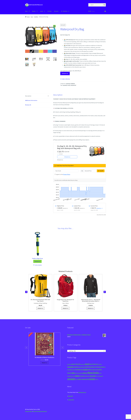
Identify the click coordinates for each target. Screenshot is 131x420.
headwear (93, 369)
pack (69, 85)
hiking (97, 369)
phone (100, 373)
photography (69, 376)
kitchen (69, 373)
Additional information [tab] (31, 100)
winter (92, 379)
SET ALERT (101, 171)
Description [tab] (28, 96)
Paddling (36, 16)
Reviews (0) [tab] (28, 105)
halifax (89, 369)
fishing (68, 369)
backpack (65, 85)
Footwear (78, 369)
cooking (76, 367)
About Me (70, 396)
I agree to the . (62, 174)
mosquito (80, 373)
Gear (26, 11)
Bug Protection (93, 364)
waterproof (73, 85)
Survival (92, 376)
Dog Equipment (81, 367)
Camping (68, 83)
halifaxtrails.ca (82, 392)
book (87, 364)
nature (84, 373)
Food (74, 369)
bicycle (78, 364)
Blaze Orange (82, 364)
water (80, 379)
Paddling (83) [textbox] (86, 351)
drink (86, 367)
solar (86, 376)
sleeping (82, 376)
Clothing (89, 303)
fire (104, 367)
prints (73, 376)
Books (33, 11)
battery (73, 364)
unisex (77, 379)
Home (28, 16)
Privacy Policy (66, 174)
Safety (77, 376)
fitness (71, 369)
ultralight (71, 379)
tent (96, 376)
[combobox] (86, 351)
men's (76, 373)
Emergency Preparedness (96, 367)
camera (100, 364)
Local (41, 11)
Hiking (40, 303)
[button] (54, 26)
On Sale (49, 11)
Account (56, 11)
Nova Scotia (93, 372)
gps (82, 369)
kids (100, 369)
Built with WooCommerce (40, 411)
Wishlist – (66, 11)
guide (85, 369)
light (73, 373)
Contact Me (71, 399)
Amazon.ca (65, 73)
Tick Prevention (100, 376)
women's (96, 379)
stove (88, 376)
